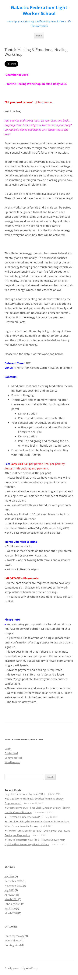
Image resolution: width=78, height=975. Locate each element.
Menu (39, 35)
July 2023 (9, 876)
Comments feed (14, 757)
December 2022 (13, 881)
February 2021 (13, 904)
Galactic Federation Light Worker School (39, 10)
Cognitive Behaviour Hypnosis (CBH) (25, 794)
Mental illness (12, 940)
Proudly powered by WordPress (21, 968)
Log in (8, 748)
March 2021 (11, 899)
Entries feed (11, 753)
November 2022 (14, 885)
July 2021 (9, 890)
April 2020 (10, 908)
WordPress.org (13, 762)
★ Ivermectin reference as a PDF (24, 817)
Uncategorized (13, 945)
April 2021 (10, 894)
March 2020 (11, 913)
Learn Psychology (14, 936)
